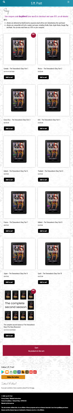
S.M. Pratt (36, 3)
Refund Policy (16, 401)
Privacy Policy (5, 398)
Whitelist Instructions (15, 398)
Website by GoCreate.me (7, 403)
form (33, 388)
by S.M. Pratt (9, 396)
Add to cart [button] (9, 77)
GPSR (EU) (23, 401)
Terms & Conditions (6, 401)
